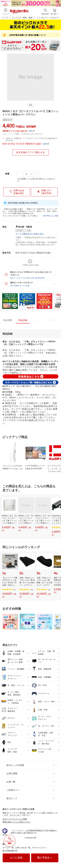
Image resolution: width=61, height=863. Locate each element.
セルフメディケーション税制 (15, 819)
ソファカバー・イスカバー (47, 18)
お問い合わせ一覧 (22, 848)
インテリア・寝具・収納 (22, 18)
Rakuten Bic (19, 11)
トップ (5, 18)
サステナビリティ (39, 848)
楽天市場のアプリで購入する (30, 152)
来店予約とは (48, 216)
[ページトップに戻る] (56, 852)
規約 (56, 216)
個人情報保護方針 (10, 851)
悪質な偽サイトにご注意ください (17, 822)
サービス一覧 (8, 848)
